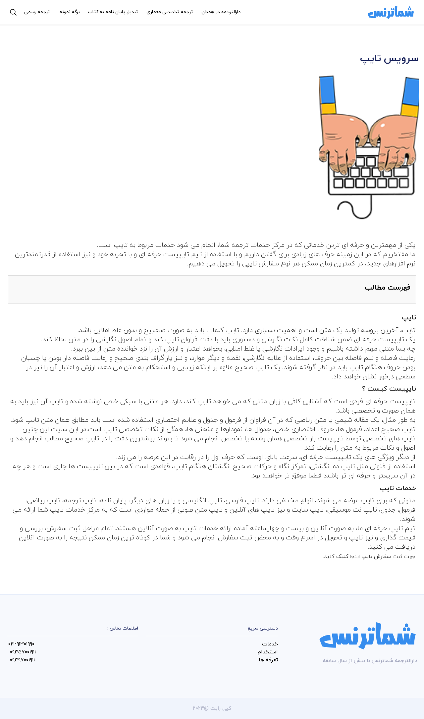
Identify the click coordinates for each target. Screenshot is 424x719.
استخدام (268, 652)
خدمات (270, 644)
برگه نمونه (70, 12)
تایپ (121, 245)
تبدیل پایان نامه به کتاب (113, 12)
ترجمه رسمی (37, 12)
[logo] (391, 12)
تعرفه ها (268, 660)
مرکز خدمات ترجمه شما (252, 245)
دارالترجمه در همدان (220, 12)
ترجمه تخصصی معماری (169, 12)
